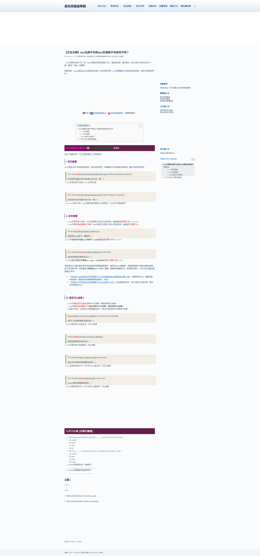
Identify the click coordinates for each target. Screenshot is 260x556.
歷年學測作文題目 (166, 110)
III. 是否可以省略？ (88, 136)
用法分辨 (140, 6)
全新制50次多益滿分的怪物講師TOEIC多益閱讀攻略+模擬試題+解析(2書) (100, 277)
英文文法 (102, 6)
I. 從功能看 (85, 131)
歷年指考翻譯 (165, 99)
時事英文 (153, 6)
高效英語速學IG (116, 113)
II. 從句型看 (86, 134)
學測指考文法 (81, 56)
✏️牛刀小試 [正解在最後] (87, 139)
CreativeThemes (94, 552)
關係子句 (123, 71)
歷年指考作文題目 (166, 112)
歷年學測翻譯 (165, 97)
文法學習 (120, 56)
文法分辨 (114, 56)
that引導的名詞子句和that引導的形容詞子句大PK (96, 129)
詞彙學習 (163, 6)
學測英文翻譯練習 (166, 101)
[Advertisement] (130, 30)
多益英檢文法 (91, 56)
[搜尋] (195, 6)
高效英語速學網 (75, 6)
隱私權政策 (186, 6)
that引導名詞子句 (80, 71)
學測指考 (114, 6)
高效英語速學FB (99, 113)
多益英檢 (127, 6)
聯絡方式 (174, 6)
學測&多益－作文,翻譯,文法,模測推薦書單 (175, 88)
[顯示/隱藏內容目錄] (139, 125)
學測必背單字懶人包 (167, 153)
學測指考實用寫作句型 (103, 56)
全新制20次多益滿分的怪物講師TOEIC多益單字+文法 (92, 282)
